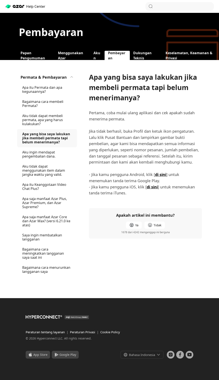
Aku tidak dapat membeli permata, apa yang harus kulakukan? (42, 119)
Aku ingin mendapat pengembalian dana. (38, 154)
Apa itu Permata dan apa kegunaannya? (42, 89)
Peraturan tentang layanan (46, 332)
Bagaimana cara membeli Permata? (42, 103)
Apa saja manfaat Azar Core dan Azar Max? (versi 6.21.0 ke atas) (46, 221)
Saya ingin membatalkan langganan (42, 237)
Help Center (35, 6)
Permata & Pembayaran (44, 77)
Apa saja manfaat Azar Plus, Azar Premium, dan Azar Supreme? (44, 202)
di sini (160, 174)
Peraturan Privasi (83, 332)
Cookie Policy (110, 332)
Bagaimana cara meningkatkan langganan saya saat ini (43, 253)
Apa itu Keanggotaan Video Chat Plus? (44, 186)
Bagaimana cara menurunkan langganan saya (46, 269)
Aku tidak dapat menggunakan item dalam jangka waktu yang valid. (43, 170)
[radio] (134, 225)
